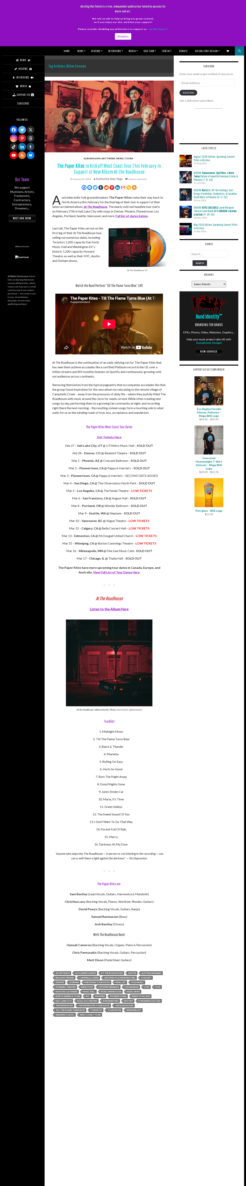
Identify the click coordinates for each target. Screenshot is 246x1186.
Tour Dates (114, 1010)
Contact (167, 51)
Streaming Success (149, 1001)
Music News (133, 991)
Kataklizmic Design (206, 51)
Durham (74, 982)
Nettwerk (108, 158)
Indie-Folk (87, 987)
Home (67, 51)
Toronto (96, 1010)
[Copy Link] (128, 187)
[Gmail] (123, 187)
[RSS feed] (22, 155)
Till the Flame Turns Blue (70, 1010)
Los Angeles (132, 987)
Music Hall (89, 991)
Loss (146, 987)
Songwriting (111, 1001)
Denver (60, 982)
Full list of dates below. (132, 216)
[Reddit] (106, 187)
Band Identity (209, 316)
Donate (183, 51)
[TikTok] (13, 147)
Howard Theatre (66, 987)
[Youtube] (13, 155)
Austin (132, 973)
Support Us (23, 94)
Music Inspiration (111, 991)
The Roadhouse (124, 1005)
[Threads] (30, 138)
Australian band (151, 973)
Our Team (149, 51)
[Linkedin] (117, 187)
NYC (88, 996)
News (80, 51)
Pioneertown (118, 996)
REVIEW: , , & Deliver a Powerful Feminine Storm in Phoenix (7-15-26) (216, 176)
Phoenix (100, 996)
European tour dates (97, 982)
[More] (134, 187)
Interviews (114, 51)
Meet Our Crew (22, 218)
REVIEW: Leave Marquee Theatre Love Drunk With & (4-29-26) (215, 211)
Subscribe (188, 92)
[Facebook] (84, 187)
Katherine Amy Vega (109, 178)
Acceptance (63, 973)
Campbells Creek (89, 977)
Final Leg (120, 982)
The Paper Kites (64, 1005)
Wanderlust (133, 1010)
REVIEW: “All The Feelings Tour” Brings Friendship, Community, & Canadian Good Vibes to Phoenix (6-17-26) (215, 193)
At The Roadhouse (95, 206)
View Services (209, 351)
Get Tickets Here (109, 437)
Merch (132, 51)
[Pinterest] (112, 187)
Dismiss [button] (123, 36)
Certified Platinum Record (119, 977)
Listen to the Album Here (109, 609)
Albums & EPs (92, 158)
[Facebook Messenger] (89, 187)
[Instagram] (13, 138)
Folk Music (137, 982)
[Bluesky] (30, 155)
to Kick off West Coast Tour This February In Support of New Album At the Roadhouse (109, 169)
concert (146, 977)
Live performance (108, 987)
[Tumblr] (100, 187)
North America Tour (68, 996)
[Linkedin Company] (22, 147)
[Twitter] (95, 187)
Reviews (96, 51)
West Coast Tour (90, 1014)
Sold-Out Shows (87, 1001)
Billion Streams (65, 977)
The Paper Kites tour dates (94, 1005)
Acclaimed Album (85, 973)
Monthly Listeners (66, 991)
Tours (128, 158)
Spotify (128, 1001)
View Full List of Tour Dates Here (116, 572)
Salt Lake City (64, 1001)
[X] (30, 130)
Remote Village (141, 996)
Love (157, 987)
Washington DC (65, 1014)
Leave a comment (137, 179)
